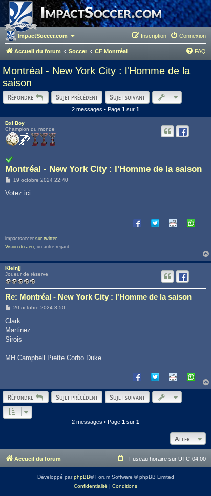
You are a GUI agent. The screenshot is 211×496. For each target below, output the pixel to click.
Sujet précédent (77, 97)
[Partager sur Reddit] (173, 222)
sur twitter (46, 238)
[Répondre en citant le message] (167, 131)
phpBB (82, 477)
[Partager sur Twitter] (155, 222)
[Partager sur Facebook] (137, 222)
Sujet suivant (127, 97)
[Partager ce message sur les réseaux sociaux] (182, 131)
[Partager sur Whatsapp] (191, 222)
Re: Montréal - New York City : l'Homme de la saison (98, 296)
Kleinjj (13, 268)
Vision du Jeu (19, 246)
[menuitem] (188, 36)
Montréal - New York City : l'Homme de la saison (96, 76)
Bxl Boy (15, 123)
